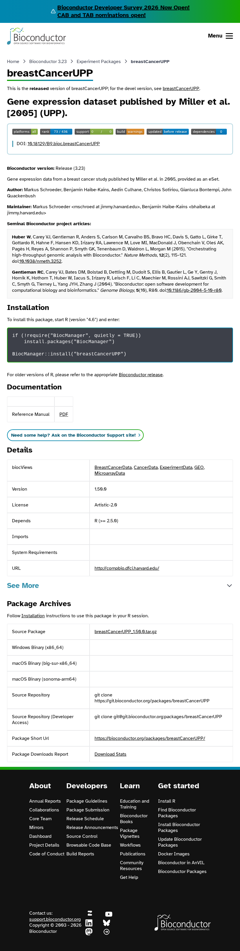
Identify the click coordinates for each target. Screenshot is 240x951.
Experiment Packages (99, 62)
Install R (166, 801)
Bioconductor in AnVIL (181, 863)
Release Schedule (85, 819)
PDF (63, 414)
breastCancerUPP (181, 88)
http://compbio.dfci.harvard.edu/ (127, 568)
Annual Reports (45, 801)
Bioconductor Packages (182, 871)
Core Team (40, 819)
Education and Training (134, 804)
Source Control (81, 836)
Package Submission (87, 810)
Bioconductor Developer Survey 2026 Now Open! (123, 7)
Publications (132, 854)
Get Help (129, 877)
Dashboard (40, 836)
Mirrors (36, 827)
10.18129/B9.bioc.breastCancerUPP (64, 144)
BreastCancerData (113, 467)
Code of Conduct (46, 854)
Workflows (130, 845)
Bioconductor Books (134, 819)
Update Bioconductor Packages (180, 842)
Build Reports (80, 854)
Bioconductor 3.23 (48, 62)
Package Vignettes (130, 833)
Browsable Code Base (88, 845)
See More (23, 585)
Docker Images (174, 854)
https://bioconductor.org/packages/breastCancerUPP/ (150, 738)
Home (13, 62)
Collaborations (44, 810)
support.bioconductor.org (55, 919)
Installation (33, 616)
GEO (199, 467)
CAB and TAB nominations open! (101, 15)
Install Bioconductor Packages (179, 827)
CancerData (146, 467)
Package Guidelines (86, 801)
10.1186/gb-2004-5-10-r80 (194, 290)
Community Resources (131, 866)
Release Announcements (92, 827)
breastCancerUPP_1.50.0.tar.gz (126, 632)
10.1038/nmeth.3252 (40, 261)
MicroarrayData (110, 473)
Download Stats (110, 754)
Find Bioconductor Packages (177, 813)
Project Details (44, 845)
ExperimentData (176, 467)
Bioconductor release (141, 375)
